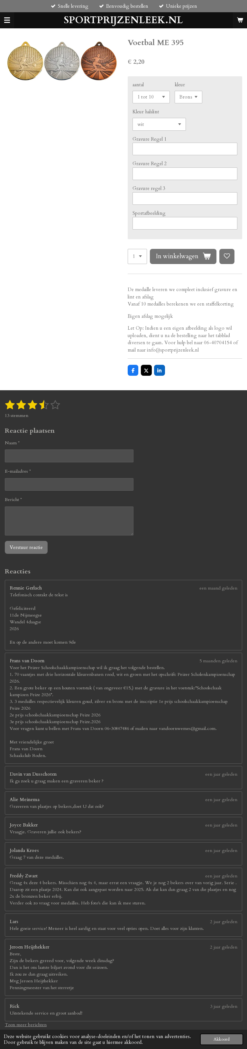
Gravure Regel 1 (150, 139)
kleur (180, 84)
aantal (138, 84)
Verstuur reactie (26, 547)
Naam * (12, 443)
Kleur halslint (146, 112)
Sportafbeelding (149, 213)
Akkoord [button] (222, 1039)
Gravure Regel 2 (150, 163)
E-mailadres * (18, 471)
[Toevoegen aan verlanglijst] (226, 256)
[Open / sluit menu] (7, 20)
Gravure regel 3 (149, 188)
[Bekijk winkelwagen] (240, 20)
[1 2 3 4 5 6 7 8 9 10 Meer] (137, 256)
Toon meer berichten (26, 1025)
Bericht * (13, 499)
